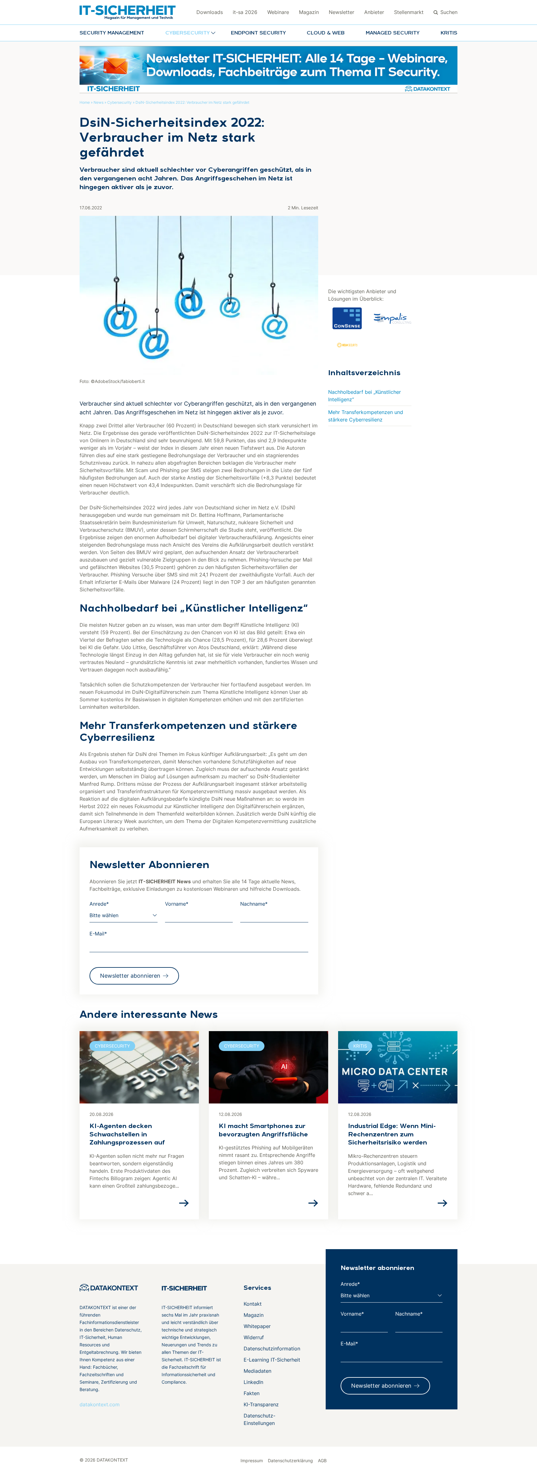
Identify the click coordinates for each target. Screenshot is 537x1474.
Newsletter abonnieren (130, 975)
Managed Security (393, 33)
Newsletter (341, 12)
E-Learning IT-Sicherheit (272, 1360)
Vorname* (176, 904)
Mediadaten (257, 1371)
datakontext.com (100, 1404)
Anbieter (374, 12)
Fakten (251, 1393)
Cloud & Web (326, 33)
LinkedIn (253, 1382)
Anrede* (99, 904)
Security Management (112, 33)
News (98, 102)
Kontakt (253, 1304)
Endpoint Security (258, 33)
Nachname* (254, 904)
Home (85, 102)
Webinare (278, 12)
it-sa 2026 (245, 12)
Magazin (309, 12)
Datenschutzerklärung (290, 1460)
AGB (322, 1460)
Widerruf (254, 1337)
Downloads (209, 12)
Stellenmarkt (409, 12)
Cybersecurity (119, 102)
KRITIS (449, 33)
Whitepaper (257, 1326)
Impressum (252, 1460)
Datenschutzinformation (272, 1348)
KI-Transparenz (261, 1404)
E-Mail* (98, 933)
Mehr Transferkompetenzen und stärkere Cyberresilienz (365, 416)
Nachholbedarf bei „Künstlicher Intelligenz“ (364, 396)
